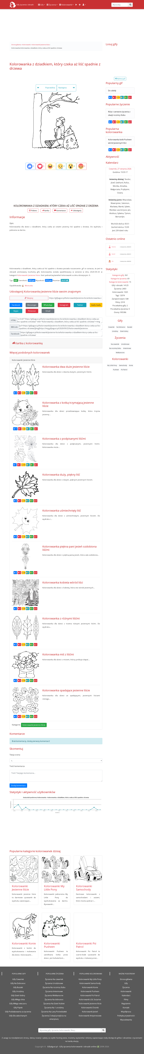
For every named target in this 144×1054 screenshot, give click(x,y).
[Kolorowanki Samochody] (88, 869)
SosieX (113, 254)
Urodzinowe (125, 344)
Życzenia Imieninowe (54, 991)
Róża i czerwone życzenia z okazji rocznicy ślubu (119, 113)
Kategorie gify (118, 275)
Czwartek (111, 327)
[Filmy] (76, 4)
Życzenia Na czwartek (54, 979)
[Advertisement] (72, 25)
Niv (113, 261)
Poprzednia (50, 87)
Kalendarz (126, 995)
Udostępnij (76, 210)
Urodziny (115, 331)
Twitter (80, 305)
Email (48, 311)
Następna (62, 87)
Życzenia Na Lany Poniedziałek (54, 1011)
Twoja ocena (15, 754)
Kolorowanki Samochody (84, 887)
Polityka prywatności (126, 1015)
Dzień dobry (124, 331)
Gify (42, 4)
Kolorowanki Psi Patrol (86, 945)
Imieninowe (127, 348)
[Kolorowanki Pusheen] (56, 926)
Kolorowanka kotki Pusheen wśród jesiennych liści (120, 141)
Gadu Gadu (96, 305)
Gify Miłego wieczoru (18, 1003)
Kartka (46, 210)
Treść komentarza (17, 766)
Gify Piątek (18, 1007)
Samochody (123, 365)
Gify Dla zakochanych (18, 1015)
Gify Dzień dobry (18, 995)
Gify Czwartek (18, 979)
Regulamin (126, 1003)
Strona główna (126, 979)
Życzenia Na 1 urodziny (54, 1007)
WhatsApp (48, 305)
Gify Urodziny (18, 991)
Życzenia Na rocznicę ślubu (54, 987)
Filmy (126, 999)
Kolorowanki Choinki (90, 1007)
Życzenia (52, 4)
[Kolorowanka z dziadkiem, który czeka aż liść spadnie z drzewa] (56, 121)
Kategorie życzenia (118, 278)
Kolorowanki (66, 4)
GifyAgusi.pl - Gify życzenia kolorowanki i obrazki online (72, 1046)
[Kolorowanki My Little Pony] (56, 869)
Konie (131, 365)
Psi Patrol (124, 370)
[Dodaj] (80, 4)
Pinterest (32, 311)
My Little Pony (112, 365)
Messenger (32, 305)
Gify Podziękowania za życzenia (18, 1011)
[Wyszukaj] (130, 5)
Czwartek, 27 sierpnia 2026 (120, 169)
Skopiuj (29, 298)
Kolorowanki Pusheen (52, 945)
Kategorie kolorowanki (118, 282)
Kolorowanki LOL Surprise (90, 999)
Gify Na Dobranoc (18, 983)
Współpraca (126, 1011)
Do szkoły (112, 90)
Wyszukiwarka (126, 1019)
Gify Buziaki (18, 987)
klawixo (114, 247)
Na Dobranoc (120, 327)
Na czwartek (115, 344)
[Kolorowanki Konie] (24, 926)
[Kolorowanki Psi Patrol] (88, 926)
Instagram (64, 305)
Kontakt (126, 1007)
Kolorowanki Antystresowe (90, 1015)
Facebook (16, 305)
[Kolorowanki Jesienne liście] (24, 869)
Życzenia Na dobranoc (54, 999)
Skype (15, 311)
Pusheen (116, 370)
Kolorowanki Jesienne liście (28, 275)
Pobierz (34, 210)
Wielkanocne (120, 353)
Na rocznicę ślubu (115, 348)
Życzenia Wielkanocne (54, 995)
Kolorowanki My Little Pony (54, 887)
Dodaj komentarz (18, 785)
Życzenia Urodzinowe (54, 983)
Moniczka (28, 285)
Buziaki (129, 327)
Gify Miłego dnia (18, 999)
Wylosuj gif (121, 79)
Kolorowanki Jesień (90, 1011)
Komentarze (61, 210)
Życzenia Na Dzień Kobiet (54, 1003)
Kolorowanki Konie (24, 943)
